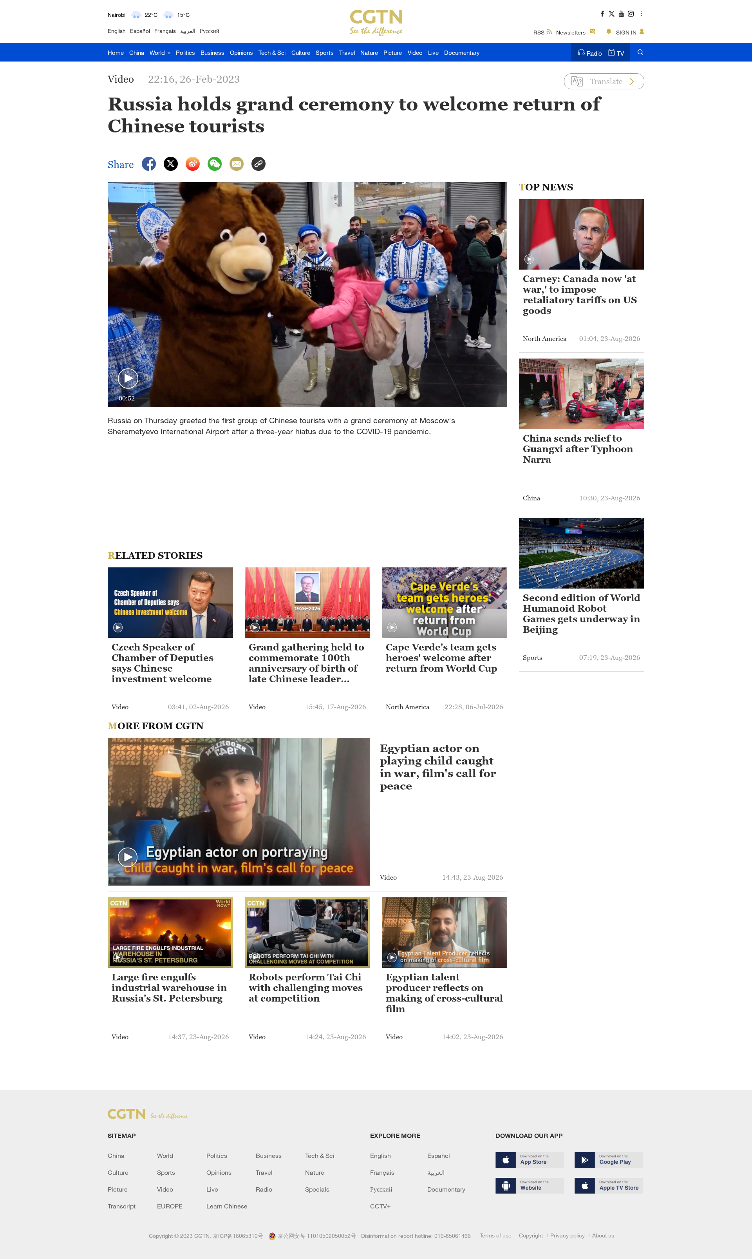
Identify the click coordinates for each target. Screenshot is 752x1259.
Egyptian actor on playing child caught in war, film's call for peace (438, 767)
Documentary (462, 52)
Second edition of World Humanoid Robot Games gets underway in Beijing (581, 613)
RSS (538, 32)
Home (116, 52)
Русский (209, 30)
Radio (594, 53)
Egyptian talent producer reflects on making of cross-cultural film (444, 993)
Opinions (241, 52)
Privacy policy (567, 1235)
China (136, 52)
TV (620, 53)
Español (140, 30)
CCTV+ (380, 1206)
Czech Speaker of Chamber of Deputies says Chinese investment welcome (162, 663)
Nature (369, 52)
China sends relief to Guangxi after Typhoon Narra (578, 449)
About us (603, 1235)
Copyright (531, 1235)
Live (433, 52)
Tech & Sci (272, 52)
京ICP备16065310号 (238, 1235)
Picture (392, 52)
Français (165, 30)
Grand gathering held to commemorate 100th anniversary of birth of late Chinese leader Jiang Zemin (306, 664)
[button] (128, 379)
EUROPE (170, 1206)
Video (415, 52)
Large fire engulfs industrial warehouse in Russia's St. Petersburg (169, 988)
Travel (347, 52)
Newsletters (571, 32)
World (158, 52)
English (117, 30)
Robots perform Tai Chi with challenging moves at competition (306, 988)
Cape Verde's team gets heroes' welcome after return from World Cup (441, 658)
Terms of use (496, 1235)
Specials (317, 1189)
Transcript (122, 1206)
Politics (185, 52)
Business (212, 52)
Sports (325, 52)
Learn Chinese (227, 1206)
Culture (300, 52)
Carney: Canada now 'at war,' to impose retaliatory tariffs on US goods (580, 295)
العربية (187, 30)
